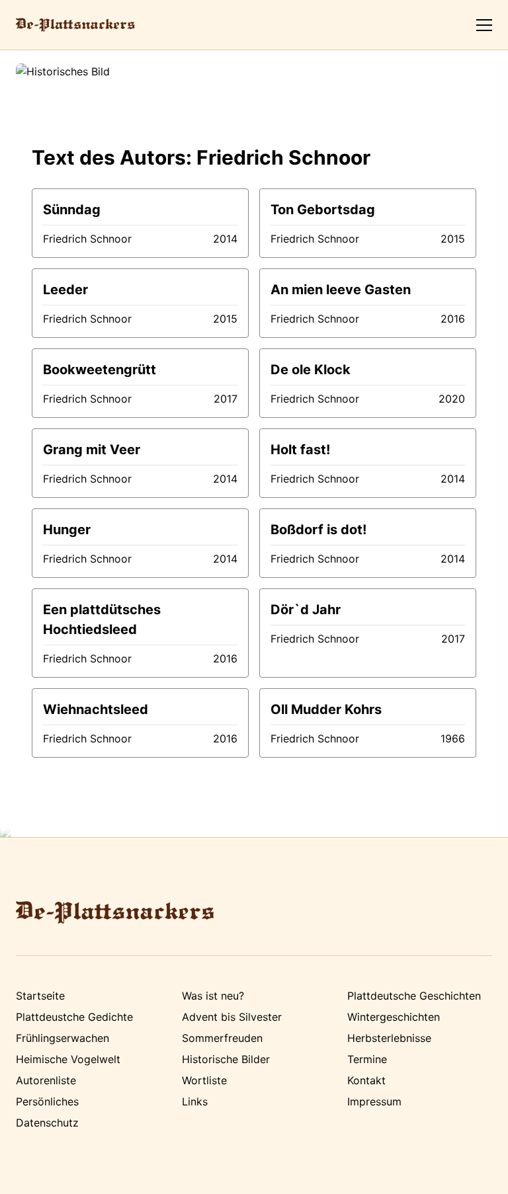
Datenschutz (47, 1122)
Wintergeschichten (393, 1016)
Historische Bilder (226, 1059)
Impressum (374, 1101)
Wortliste (204, 1080)
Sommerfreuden (222, 1038)
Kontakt (366, 1080)
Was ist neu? (213, 995)
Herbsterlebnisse (389, 1038)
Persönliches (47, 1101)
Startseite (40, 995)
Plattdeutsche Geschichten (414, 995)
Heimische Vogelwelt (68, 1059)
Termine (367, 1059)
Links (195, 1101)
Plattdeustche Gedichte (74, 1016)
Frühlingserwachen (62, 1038)
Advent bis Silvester (232, 1016)
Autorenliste (46, 1080)
